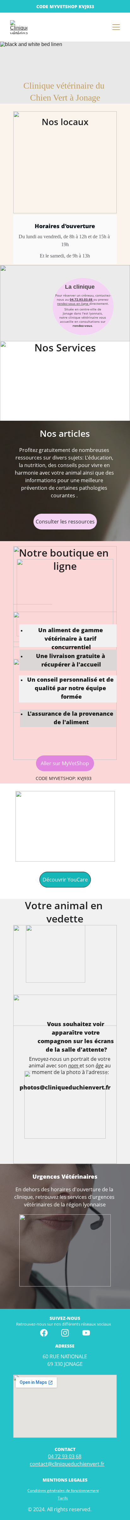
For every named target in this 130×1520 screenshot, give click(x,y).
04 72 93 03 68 (64, 1456)
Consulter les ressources (65, 521)
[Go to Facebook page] (44, 1333)
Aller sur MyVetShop (65, 763)
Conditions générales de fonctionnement (63, 1490)
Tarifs (63, 1498)
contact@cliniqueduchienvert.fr (67, 1463)
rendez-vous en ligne (73, 303)
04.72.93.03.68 (81, 299)
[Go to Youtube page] (86, 1333)
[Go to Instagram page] (65, 1333)
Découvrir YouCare (65, 879)
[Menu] (116, 27)
